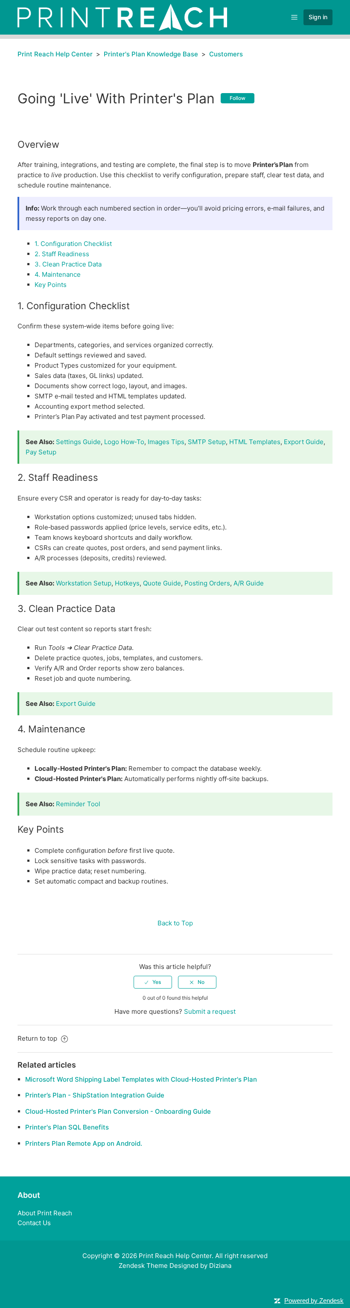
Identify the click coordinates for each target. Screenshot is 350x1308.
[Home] (122, 17)
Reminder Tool (78, 804)
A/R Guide (248, 583)
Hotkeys (127, 583)
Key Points (51, 285)
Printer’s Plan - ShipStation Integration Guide (94, 1095)
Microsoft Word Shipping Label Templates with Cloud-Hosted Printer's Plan (141, 1079)
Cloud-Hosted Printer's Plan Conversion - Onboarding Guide (118, 1111)
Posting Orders (207, 583)
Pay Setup (41, 452)
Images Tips (166, 442)
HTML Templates (254, 442)
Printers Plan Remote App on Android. (83, 1143)
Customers (226, 54)
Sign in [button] (318, 16)
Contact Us (34, 1223)
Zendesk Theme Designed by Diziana (175, 1265)
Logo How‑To (124, 442)
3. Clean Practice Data (68, 264)
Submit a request (210, 1011)
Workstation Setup (83, 583)
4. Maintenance (58, 274)
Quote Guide (162, 583)
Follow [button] (237, 98)
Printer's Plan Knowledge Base (151, 54)
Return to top (38, 1038)
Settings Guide (78, 442)
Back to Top (175, 923)
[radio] (153, 982)
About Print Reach (45, 1213)
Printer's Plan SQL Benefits (67, 1127)
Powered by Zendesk (314, 1300)
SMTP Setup (207, 442)
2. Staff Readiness (62, 254)
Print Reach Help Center (55, 54)
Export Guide (304, 442)
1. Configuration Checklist (73, 244)
